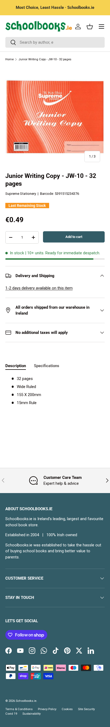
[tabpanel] (55, 391)
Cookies (67, 709)
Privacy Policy (47, 709)
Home (9, 59)
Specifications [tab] (46, 365)
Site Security (86, 709)
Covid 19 (11, 713)
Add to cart (73, 237)
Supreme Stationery (20, 194)
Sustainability (31, 713)
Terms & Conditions (19, 709)
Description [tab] (15, 365)
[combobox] (55, 42)
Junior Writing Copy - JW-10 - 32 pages (44, 59)
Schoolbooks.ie (26, 701)
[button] (90, 26)
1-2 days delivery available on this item (39, 288)
